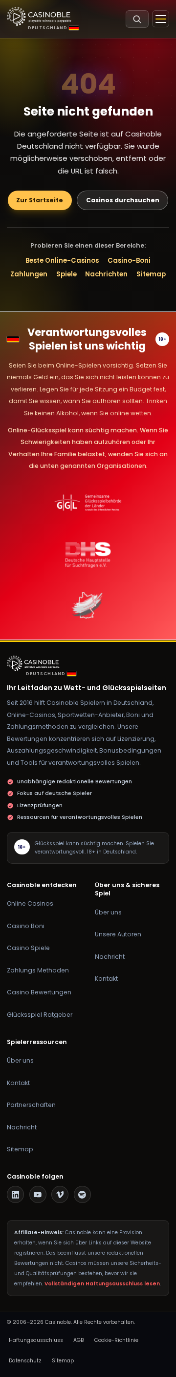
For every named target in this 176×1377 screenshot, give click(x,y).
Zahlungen (28, 274)
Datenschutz (25, 1360)
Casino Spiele (28, 948)
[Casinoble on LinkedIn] (15, 1194)
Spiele (66, 274)
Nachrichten (106, 274)
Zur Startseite (39, 200)
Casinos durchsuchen (122, 200)
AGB (78, 1340)
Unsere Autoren (118, 934)
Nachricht (110, 956)
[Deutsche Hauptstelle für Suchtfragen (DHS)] (88, 554)
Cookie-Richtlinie (116, 1340)
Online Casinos (30, 903)
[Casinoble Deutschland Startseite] (39, 16)
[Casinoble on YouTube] (37, 1194)
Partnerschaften (31, 1105)
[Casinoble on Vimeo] (59, 1194)
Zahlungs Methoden (38, 970)
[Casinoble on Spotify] (82, 1194)
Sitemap (151, 274)
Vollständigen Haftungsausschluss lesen (102, 1283)
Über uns (108, 912)
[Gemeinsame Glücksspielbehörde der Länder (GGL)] (88, 503)
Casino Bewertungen (39, 992)
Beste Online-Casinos (62, 260)
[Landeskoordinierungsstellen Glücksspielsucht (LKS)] (88, 605)
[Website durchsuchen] (137, 19)
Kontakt (106, 978)
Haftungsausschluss (36, 1340)
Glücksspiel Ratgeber (39, 1014)
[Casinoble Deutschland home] (35, 663)
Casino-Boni (129, 260)
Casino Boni (25, 926)
